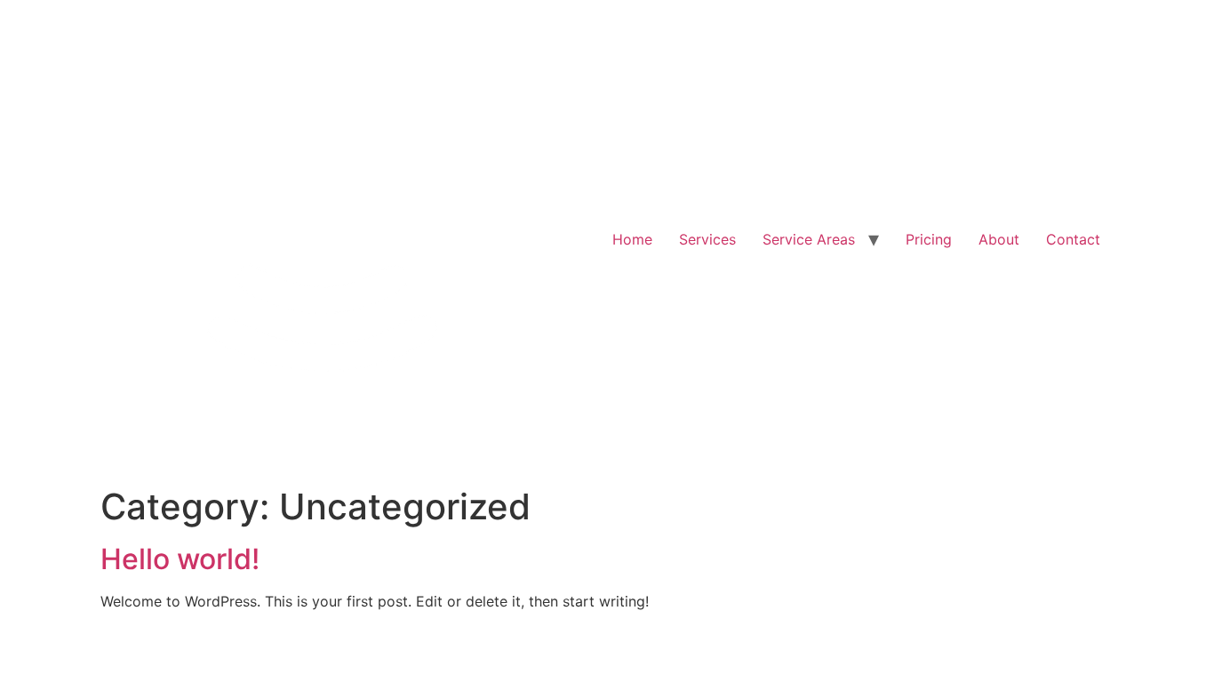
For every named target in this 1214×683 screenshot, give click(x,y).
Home (632, 239)
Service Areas (809, 239)
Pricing (929, 239)
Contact (1073, 239)
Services (707, 239)
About (998, 239)
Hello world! (180, 559)
